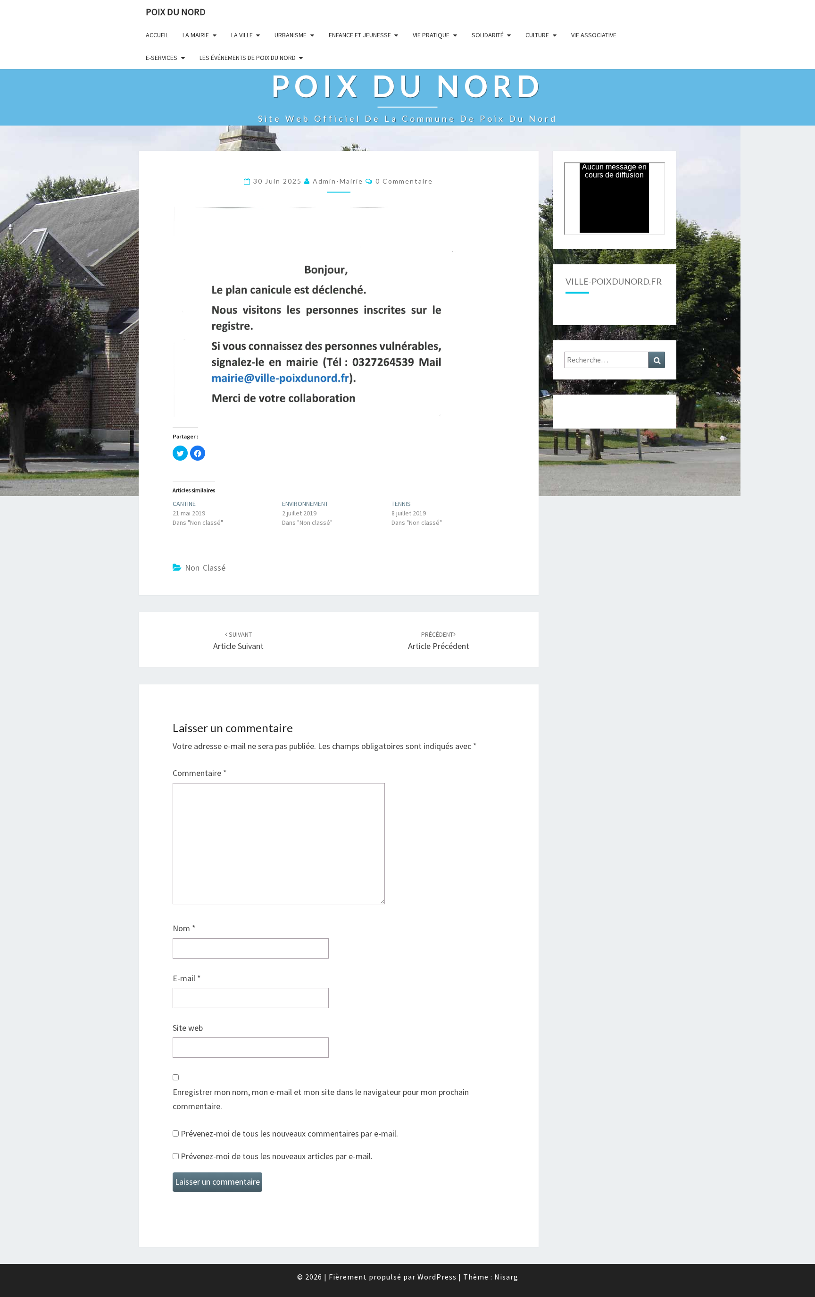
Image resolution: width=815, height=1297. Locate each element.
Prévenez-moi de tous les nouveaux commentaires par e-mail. (289, 1133)
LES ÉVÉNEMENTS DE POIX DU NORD (248, 57)
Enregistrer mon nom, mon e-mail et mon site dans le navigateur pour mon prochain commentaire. (321, 1099)
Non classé (205, 567)
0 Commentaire (404, 181)
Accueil (157, 35)
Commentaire (200, 772)
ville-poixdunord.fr (614, 281)
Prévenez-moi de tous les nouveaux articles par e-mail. (277, 1156)
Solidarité (488, 35)
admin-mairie (338, 181)
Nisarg (506, 1276)
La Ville (242, 35)
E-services (161, 57)
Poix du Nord (176, 11)
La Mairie (196, 35)
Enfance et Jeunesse (360, 35)
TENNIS (401, 503)
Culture (537, 35)
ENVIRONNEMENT (305, 503)
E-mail (187, 978)
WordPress (437, 1276)
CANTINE (184, 503)
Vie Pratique (431, 35)
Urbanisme (290, 35)
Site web (188, 1027)
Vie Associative (593, 35)
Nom (184, 928)
